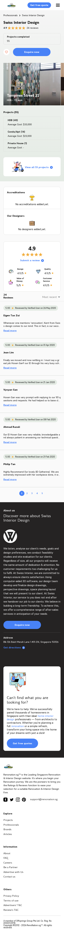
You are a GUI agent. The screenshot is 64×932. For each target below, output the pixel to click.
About (6, 853)
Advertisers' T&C (12, 905)
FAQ (5, 858)
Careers (7, 862)
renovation (17, 726)
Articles (7, 834)
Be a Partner (10, 867)
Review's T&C (11, 910)
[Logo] (9, 7)
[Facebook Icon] (5, 800)
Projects (8, 820)
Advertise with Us (13, 872)
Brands (7, 829)
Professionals (10, 15)
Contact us (9, 876)
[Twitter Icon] (12, 800)
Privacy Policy (11, 896)
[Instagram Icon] (18, 800)
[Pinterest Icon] (24, 800)
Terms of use (10, 900)
